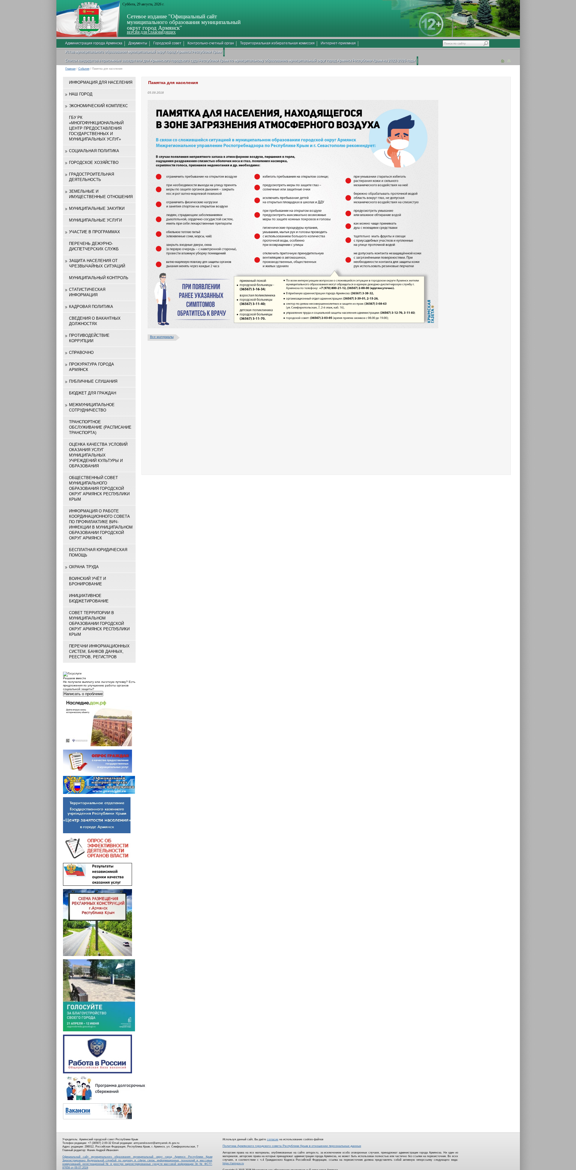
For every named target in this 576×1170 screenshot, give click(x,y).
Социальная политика (94, 151)
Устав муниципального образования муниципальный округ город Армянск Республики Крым (143, 52)
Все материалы (162, 337)
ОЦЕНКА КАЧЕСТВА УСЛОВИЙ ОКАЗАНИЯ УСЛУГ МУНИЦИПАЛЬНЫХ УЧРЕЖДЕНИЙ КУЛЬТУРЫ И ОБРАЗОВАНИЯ (98, 455)
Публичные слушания (93, 381)
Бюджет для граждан (92, 393)
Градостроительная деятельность (91, 177)
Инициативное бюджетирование (89, 598)
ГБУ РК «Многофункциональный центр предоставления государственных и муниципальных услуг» (96, 128)
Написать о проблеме (83, 694)
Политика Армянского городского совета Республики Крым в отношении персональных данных (292, 1145)
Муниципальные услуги (95, 220)
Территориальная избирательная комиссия (277, 43)
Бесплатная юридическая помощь (98, 552)
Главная (70, 68)
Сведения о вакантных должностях (95, 321)
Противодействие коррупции (89, 338)
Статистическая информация (87, 292)
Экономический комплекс (98, 106)
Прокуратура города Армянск (91, 367)
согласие (272, 1139)
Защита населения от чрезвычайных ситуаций (97, 263)
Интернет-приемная (338, 43)
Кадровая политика (91, 306)
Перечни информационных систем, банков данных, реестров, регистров (99, 651)
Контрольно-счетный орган (211, 43)
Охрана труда (84, 567)
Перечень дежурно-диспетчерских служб (94, 246)
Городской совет (167, 43)
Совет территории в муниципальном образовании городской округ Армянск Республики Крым (99, 624)
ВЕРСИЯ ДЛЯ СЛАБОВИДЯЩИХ (151, 32)
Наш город (80, 94)
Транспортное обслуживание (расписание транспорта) (100, 427)
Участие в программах (94, 232)
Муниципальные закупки (96, 208)
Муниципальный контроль (98, 278)
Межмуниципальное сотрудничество (92, 407)
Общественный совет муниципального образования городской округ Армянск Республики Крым (99, 488)
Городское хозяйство (93, 162)
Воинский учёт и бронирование (87, 581)
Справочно (81, 352)
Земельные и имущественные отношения (101, 194)
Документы (137, 43)
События (83, 68)
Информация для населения (100, 82)
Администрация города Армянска (93, 43)
